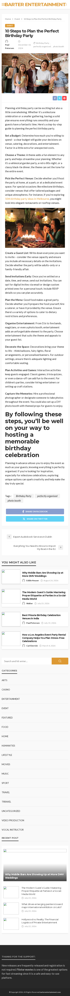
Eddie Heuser (32, 580)
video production (13, 820)
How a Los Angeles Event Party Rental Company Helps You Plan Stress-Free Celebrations (44, 638)
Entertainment (11, 699)
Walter (29, 603)
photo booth (58, 46)
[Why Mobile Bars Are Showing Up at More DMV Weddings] (35, 865)
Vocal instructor (13, 829)
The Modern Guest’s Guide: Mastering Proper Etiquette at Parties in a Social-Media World (44, 595)
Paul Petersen (9, 46)
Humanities (8, 745)
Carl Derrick (32, 645)
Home (5, 736)
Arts (4, 680)
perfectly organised (42, 46)
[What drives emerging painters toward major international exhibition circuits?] (11, 908)
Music (5, 773)
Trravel (6, 801)
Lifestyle (7, 755)
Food (5, 727)
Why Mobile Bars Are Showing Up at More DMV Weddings (42, 574)
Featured (7, 717)
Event (10, 25)
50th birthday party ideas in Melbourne (27, 198)
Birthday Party (42, 43)
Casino (6, 689)
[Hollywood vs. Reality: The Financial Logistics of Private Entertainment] (11, 924)
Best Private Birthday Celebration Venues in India (41, 617)
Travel (6, 792)
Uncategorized (11, 811)
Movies (6, 764)
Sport (5, 783)
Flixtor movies (25, 969)
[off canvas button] (4, 4)
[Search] (65, 4)
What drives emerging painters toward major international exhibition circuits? (42, 906)
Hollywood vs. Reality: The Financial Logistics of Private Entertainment (40, 921)
